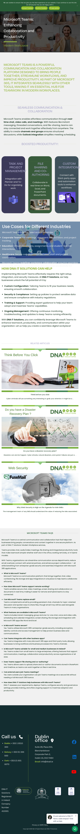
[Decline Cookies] (77, 6)
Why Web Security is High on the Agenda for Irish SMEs (40, 507)
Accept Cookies (27, 8)
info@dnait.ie (47, 761)
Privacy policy (54, 8)
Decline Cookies (41, 8)
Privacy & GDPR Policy (40, 825)
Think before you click (40, 395)
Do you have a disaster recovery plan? (40, 451)
